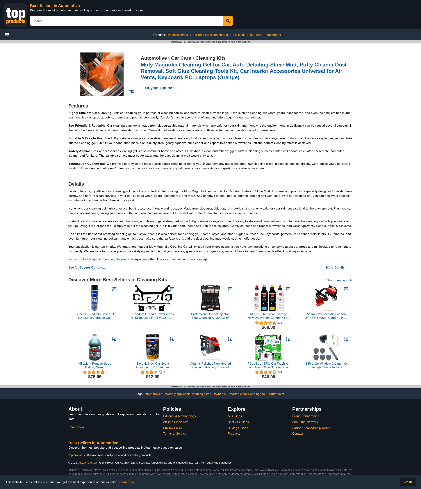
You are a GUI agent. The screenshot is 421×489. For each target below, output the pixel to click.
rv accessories (178, 34)
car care (256, 34)
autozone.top (85, 462)
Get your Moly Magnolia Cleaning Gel (94, 259)
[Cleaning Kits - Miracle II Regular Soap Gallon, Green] (114, 338)
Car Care (181, 58)
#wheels (220, 394)
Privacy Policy (172, 428)
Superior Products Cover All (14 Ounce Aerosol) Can (95, 315)
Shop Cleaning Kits (339, 280)
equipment (273, 34)
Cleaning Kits (210, 58)
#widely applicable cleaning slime (188, 394)
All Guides (235, 416)
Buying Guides (238, 428)
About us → (76, 427)
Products (234, 433)
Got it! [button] (407, 482)
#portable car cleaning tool (247, 394)
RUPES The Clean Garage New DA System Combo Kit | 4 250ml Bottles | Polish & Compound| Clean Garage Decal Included (268, 316)
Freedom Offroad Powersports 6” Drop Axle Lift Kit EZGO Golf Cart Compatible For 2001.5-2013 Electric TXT (152, 316)
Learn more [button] (127, 482)
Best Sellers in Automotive (55, 6)
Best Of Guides (238, 422)
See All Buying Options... (87, 267)
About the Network (305, 422)
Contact (297, 433)
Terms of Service (174, 433)
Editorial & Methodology (179, 416)
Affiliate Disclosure (176, 422)
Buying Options (160, 88)
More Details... (336, 267)
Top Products (77, 455)
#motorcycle (153, 394)
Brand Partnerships (305, 416)
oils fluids (239, 34)
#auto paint (276, 394)
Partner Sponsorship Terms (311, 428)
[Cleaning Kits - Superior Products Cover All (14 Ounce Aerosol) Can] (114, 289)
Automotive (154, 58)
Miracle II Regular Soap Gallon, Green (94, 365)
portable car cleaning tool (210, 34)
